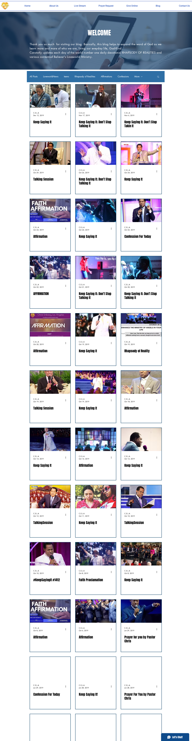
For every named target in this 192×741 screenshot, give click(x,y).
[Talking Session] (50, 153)
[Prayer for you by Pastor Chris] (141, 611)
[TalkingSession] (50, 496)
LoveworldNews (50, 76)
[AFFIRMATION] (50, 267)
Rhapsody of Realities (85, 76)
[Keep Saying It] (50, 96)
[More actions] (66, 114)
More (136, 76)
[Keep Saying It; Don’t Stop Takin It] (141, 96)
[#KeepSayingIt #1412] (50, 554)
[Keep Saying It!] (95, 668)
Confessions (123, 76)
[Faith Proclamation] (95, 554)
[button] (54, 6)
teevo (66, 76)
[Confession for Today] (95, 725)
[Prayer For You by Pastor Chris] (141, 668)
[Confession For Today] (141, 210)
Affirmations (106, 76)
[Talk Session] (141, 725)
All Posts (34, 76)
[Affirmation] (50, 210)
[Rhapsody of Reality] (141, 325)
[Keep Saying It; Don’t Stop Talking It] (95, 96)
